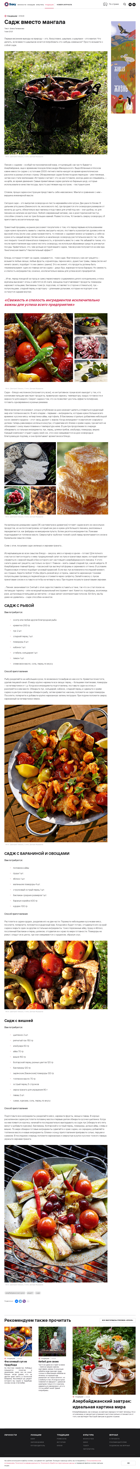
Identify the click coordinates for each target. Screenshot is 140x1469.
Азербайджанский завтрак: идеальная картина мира (102, 1403)
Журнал (113, 1435)
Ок (128, 1463)
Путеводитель (38, 1446)
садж (38, 1293)
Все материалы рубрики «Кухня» (117, 1320)
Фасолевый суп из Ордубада (15, 1363)
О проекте (114, 1439)
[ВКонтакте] (16, 1301)
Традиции (49, 4)
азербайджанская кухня (15, 1293)
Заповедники (37, 1442)
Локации (31, 4)
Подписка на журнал (119, 1446)
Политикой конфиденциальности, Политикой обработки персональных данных (45, 1463)
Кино (85, 1442)
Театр (86, 1446)
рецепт (30, 1293)
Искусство (88, 1439)
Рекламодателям (118, 1442)
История (61, 1442)
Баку (33, 1439)
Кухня (21, 16)
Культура (40, 4)
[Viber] (24, 1301)
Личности (22, 4)
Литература (88, 1449)
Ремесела (61, 1439)
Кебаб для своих (49, 1361)
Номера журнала (64, 5)
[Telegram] (20, 1301)
